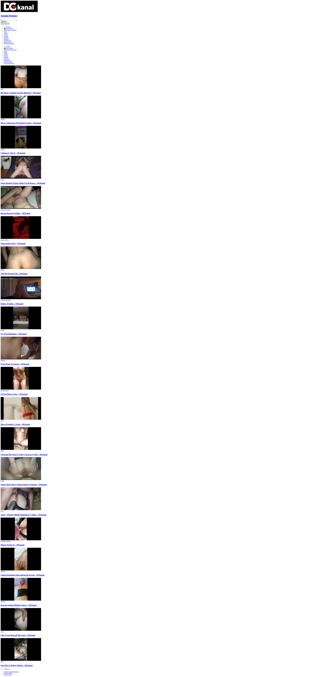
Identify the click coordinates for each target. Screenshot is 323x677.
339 (5, 669)
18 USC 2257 (7, 675)
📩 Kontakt (7, 27)
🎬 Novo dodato (8, 28)
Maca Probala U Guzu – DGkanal (15, 424)
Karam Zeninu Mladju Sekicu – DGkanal (19, 605)
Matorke (6, 37)
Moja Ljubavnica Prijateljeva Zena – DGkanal (21, 123)
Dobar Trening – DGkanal (12, 304)
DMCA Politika (8, 673)
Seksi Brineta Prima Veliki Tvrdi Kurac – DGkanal (23, 183)
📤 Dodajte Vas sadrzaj (10, 30)
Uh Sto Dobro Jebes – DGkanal (14, 394)
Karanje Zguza (8, 42)
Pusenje (6, 36)
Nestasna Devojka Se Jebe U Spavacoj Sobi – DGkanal (24, 454)
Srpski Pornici (9, 15)
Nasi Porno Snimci (9, 43)
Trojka (5, 34)
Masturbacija (7, 40)
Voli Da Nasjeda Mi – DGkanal (14, 274)
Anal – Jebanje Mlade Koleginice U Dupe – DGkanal (23, 515)
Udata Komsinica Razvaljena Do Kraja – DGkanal (22, 575)
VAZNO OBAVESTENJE (11, 672)
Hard (2, 89)
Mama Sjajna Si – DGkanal (12, 545)
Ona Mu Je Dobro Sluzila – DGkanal (17, 665)
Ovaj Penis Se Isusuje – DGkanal (15, 364)
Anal (5, 31)
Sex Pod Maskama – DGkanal (13, 334)
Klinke (6, 33)
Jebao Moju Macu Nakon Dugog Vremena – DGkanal (24, 484)
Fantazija (6, 39)
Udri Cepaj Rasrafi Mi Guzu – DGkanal (18, 635)
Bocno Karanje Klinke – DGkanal (15, 213)
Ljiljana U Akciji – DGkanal (13, 153)
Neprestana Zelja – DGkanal (13, 243)
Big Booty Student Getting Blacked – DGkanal (21, 93)
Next (8, 669)
